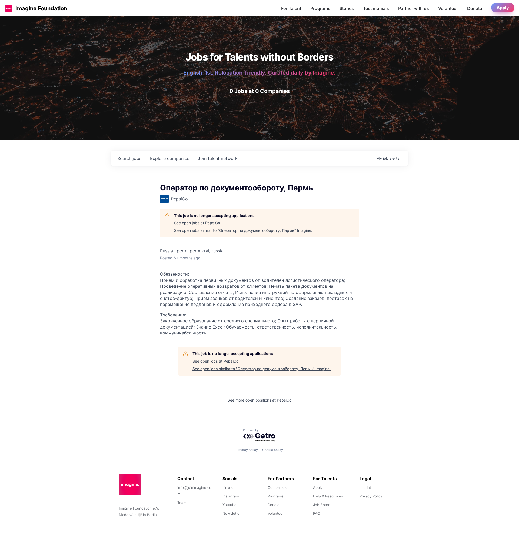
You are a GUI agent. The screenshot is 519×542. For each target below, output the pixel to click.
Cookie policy (272, 450)
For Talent (291, 8)
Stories (347, 8)
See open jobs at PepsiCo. (197, 222)
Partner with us (413, 8)
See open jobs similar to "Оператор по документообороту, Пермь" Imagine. (243, 230)
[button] (8, 8)
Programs (320, 8)
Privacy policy (247, 450)
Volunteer (448, 8)
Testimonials (376, 8)
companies (169, 158)
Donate (474, 8)
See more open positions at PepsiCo (259, 400)
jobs (129, 158)
